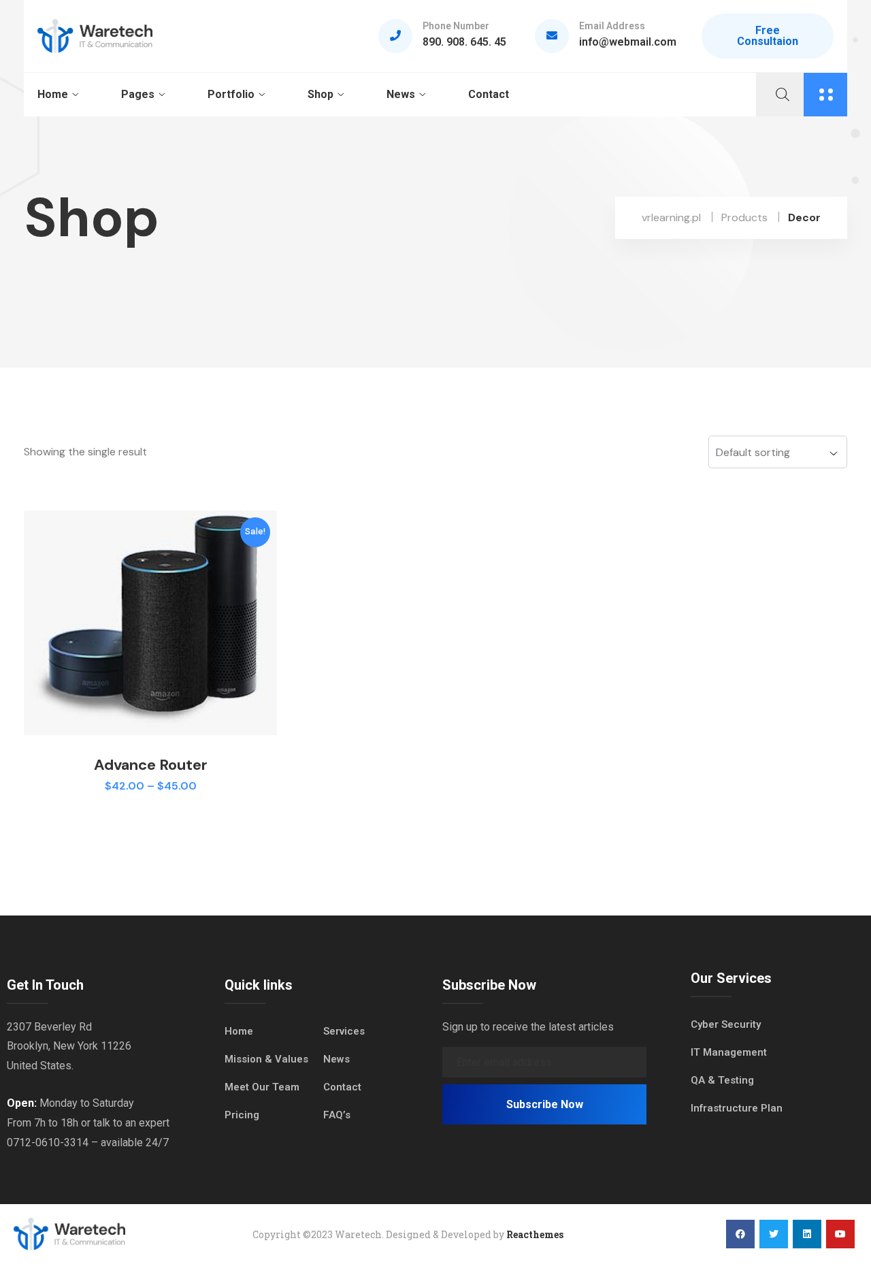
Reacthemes (534, 1234)
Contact (488, 94)
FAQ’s (336, 1115)
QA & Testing (722, 1080)
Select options (150, 808)
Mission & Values (266, 1059)
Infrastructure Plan (737, 1108)
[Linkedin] (807, 1234)
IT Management (729, 1052)
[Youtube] (840, 1234)
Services (344, 1031)
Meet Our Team (262, 1087)
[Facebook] (740, 1234)
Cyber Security (726, 1024)
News (401, 94)
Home (52, 94)
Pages (137, 94)
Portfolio (231, 94)
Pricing (242, 1115)
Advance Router (151, 765)
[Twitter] (773, 1234)
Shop (320, 94)
